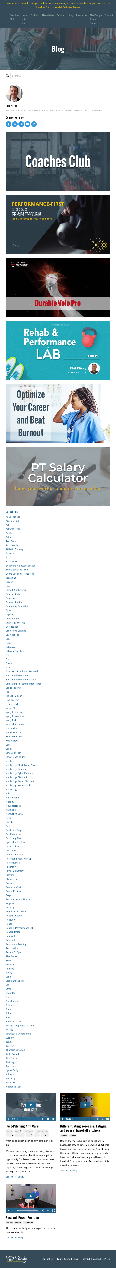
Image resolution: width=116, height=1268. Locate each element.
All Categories (13, 516)
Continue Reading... (15, 1176)
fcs (7, 659)
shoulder (10, 992)
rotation (10, 964)
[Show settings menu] (48, 1119)
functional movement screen (21, 679)
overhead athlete (42, 1131)
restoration (19, 1135)
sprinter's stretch (15, 1021)
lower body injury (15, 756)
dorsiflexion (12, 626)
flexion (9, 663)
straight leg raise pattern (20, 1025)
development (28, 1131)
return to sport (14, 952)
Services (61, 15)
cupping (10, 614)
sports (9, 1017)
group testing (13, 687)
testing (10, 1046)
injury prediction (14, 712)
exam (8, 643)
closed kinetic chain (16, 590)
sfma (8, 988)
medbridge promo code (18, 785)
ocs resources (13, 834)
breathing (11, 577)
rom (8, 960)
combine (10, 598)
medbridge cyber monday (19, 773)
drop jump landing (16, 630)
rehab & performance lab (20, 927)
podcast (10, 883)
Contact (109, 15)
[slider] (27, 1119)
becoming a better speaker (20, 565)
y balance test (13, 1086)
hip (7, 691)
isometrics (11, 728)
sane (8, 976)
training (10, 1062)
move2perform (14, 805)
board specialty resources (20, 573)
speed (9, 1009)
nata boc (11, 809)
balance (10, 553)
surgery (10, 1037)
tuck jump (11, 1066)
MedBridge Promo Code (96, 19)
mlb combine (12, 797)
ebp (8, 638)
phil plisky (11, 866)
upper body (12, 1070)
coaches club (13, 594)
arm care (10, 1131)
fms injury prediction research (22, 671)
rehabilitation (13, 931)
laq (8, 744)
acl (7, 525)
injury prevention (15, 716)
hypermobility (13, 704)
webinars (10, 1082)
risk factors (12, 956)
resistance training (16, 944)
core (8, 610)
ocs (8, 826)
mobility (10, 801)
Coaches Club (14, 17)
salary (9, 972)
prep (8, 895)
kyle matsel (12, 740)
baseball (18, 1131)
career (9, 581)
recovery (10, 1135)
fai (7, 655)
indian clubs (12, 708)
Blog (70, 15)
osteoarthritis (13, 846)
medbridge (11, 761)
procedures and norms (18, 899)
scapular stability (15, 980)
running (10, 968)
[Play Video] (8, 1119)
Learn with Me (25, 19)
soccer (9, 997)
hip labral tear (14, 695)
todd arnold (12, 1054)
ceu (8, 586)
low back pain (13, 752)
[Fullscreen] (53, 1119)
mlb (7, 793)
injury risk (11, 720)
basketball (11, 561)
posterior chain (14, 887)
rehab (9, 923)
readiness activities (16, 911)
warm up (10, 1078)
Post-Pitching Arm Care (22, 1126)
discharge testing (15, 622)
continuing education (17, 606)
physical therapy (14, 870)
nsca (8, 818)
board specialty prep (17, 569)
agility (9, 533)
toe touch (11, 1058)
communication (14, 602)
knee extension (14, 736)
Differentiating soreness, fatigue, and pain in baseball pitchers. (83, 1128)
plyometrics (12, 879)
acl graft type (13, 528)
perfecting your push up (19, 858)
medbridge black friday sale (21, 765)
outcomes (11, 850)
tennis (37, 1135)
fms (8, 667)
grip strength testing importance (23, 683)
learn (9, 748)
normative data (14, 813)
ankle (8, 537)
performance (28, 1222)
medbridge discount (16, 777)
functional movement (17, 675)
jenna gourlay (13, 732)
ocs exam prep (14, 830)
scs (7, 984)
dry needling (12, 634)
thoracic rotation (15, 1049)
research (10, 940)
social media (12, 1001)
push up (10, 907)
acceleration (12, 520)
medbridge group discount (20, 781)
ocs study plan (14, 838)
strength (10, 1029)
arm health (12, 545)
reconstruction (14, 915)
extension (11, 647)
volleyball (45, 1135)
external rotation (15, 651)
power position (14, 891)
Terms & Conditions (67, 1259)
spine (8, 1013)
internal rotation (15, 724)
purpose (10, 903)
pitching (10, 874)
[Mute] (42, 1119)
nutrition (10, 822)
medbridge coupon (16, 769)
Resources (81, 15)
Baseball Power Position (22, 1217)
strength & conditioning (18, 1033)
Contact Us (47, 1259)
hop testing (12, 699)
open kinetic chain (15, 842)
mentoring (11, 789)
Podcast (34, 15)
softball (29, 1135)
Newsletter (48, 15)
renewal (10, 936)
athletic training (14, 549)
